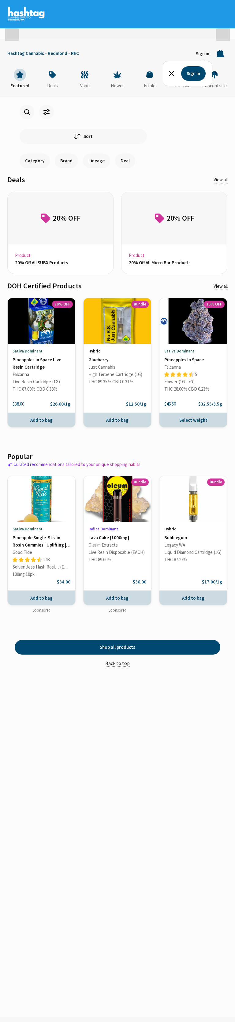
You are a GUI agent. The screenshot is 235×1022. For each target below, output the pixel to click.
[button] (12, 32)
